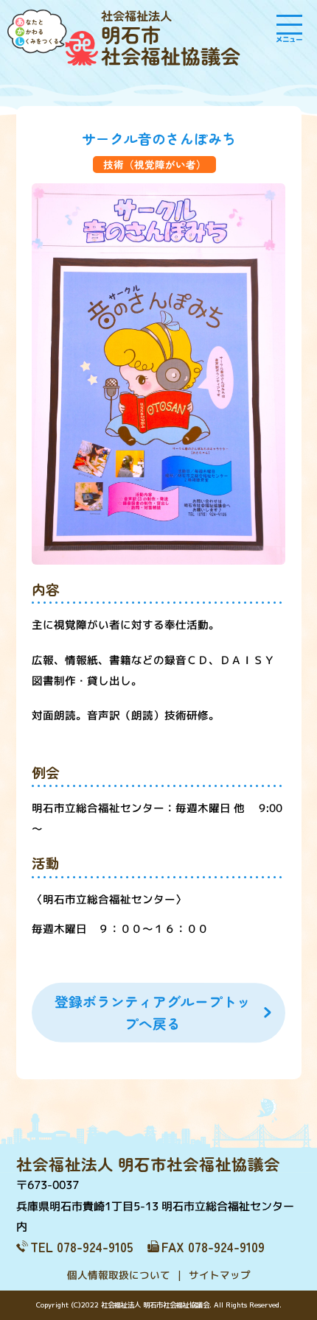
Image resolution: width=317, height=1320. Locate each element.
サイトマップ (219, 1275)
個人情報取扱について (118, 1275)
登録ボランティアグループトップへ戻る (153, 1012)
